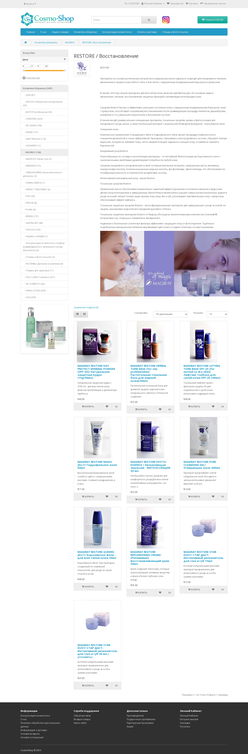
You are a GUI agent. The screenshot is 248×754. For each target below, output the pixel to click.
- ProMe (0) (29, 209)
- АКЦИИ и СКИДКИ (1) (35, 236)
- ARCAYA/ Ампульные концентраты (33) (42, 103)
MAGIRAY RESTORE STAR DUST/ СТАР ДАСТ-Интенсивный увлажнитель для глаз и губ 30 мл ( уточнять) (97, 651)
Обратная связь (82, 715)
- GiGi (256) (29, 297)
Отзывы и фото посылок (175, 32)
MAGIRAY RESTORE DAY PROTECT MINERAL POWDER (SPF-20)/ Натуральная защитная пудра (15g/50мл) (96, 371)
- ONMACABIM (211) (34, 182)
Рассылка (185, 726)
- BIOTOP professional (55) (37, 112)
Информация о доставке (34, 730)
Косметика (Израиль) (85, 32)
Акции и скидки (60, 32)
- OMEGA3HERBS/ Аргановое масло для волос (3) (42, 174)
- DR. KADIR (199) (32, 125)
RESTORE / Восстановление (96, 42)
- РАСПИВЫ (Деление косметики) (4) (43, 263)
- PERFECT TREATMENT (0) (36, 189)
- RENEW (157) (30, 216)
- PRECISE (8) (30, 202)
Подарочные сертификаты (141, 719)
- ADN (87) (29, 95)
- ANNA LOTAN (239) (34, 290)
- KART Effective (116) (34, 138)
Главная (30, 32)
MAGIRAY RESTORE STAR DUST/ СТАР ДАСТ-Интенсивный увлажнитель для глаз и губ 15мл (203, 556)
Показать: (197, 312)
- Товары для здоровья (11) (38, 270)
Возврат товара (82, 719)
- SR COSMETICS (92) (34, 283)
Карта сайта (80, 722)
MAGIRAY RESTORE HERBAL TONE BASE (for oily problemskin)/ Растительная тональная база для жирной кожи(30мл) (149, 373)
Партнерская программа (140, 722)
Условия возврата (30, 733)
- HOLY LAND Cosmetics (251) (39, 277)
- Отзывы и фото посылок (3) (39, 257)
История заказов (189, 719)
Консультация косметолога (117, 32)
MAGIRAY (70, 42)
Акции (130, 726)
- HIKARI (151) (30, 132)
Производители (135, 715)
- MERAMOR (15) (32, 165)
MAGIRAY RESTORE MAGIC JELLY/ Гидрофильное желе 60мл (97, 465)
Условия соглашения (32, 737)
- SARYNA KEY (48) (32, 223)
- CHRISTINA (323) (32, 118)
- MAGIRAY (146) (32, 152)
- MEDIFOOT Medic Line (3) (37, 159)
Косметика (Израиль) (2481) (37, 88)
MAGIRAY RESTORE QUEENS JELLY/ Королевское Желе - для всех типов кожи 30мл (97, 555)
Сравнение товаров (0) (86, 307)
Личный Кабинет (189, 715)
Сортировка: (141, 312)
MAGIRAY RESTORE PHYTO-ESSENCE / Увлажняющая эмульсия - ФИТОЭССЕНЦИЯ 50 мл (150, 466)
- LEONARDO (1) (32, 145)
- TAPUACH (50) (31, 229)
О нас (43, 32)
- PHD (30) (29, 196)
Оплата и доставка (147, 32)
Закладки (185, 722)
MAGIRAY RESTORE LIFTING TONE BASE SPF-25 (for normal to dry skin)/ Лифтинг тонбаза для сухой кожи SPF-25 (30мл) (202, 371)
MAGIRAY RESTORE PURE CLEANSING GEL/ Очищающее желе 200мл (202, 465)
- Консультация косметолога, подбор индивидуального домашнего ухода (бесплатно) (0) (44, 247)
